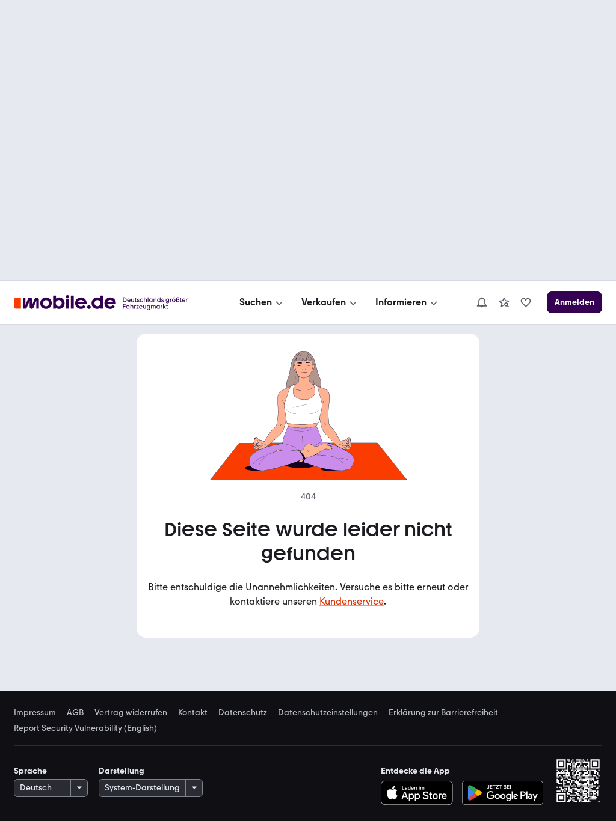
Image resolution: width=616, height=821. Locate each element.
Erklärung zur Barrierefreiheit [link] (443, 713)
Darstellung (121, 771)
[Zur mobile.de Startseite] (111, 302)
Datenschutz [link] (242, 713)
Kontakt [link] (193, 713)
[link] (504, 302)
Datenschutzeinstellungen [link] (328, 713)
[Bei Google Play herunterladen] (502, 793)
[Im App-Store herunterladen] (419, 793)
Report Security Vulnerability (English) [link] (85, 728)
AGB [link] (75, 713)
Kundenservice (351, 601)
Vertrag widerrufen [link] (130, 713)
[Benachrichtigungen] (481, 302)
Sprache (30, 771)
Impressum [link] (35, 713)
